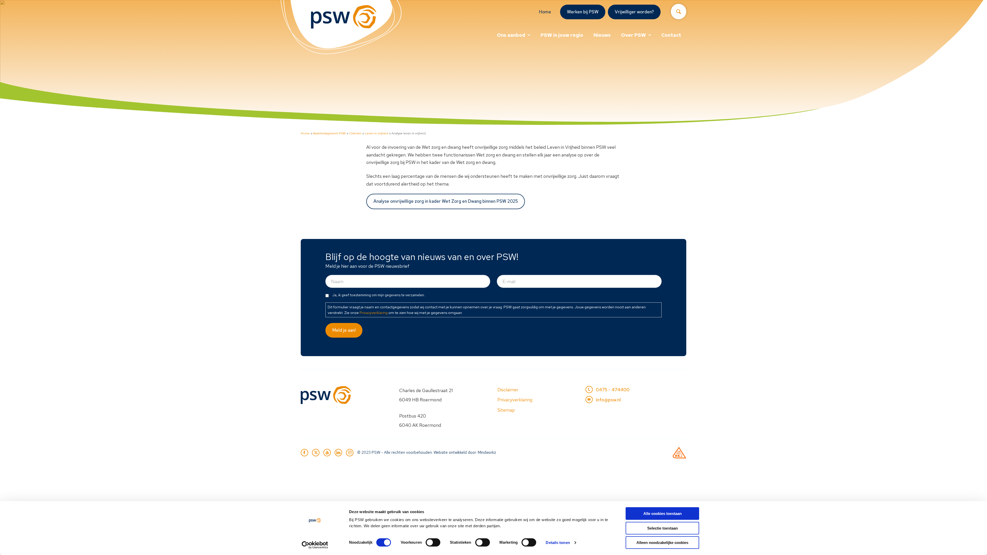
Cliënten (355, 133)
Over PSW (633, 35)
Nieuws (602, 35)
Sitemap (506, 410)
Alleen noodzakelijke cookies (662, 542)
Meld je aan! (344, 330)
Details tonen (558, 542)
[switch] (433, 542)
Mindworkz (487, 452)
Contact (671, 35)
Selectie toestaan (662, 528)
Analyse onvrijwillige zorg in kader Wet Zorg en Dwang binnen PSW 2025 (445, 201)
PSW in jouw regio (562, 35)
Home (545, 12)
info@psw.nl (608, 400)
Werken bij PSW (583, 12)
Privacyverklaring (374, 312)
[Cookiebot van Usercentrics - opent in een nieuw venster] (315, 545)
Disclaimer (507, 390)
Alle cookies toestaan (662, 513)
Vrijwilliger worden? (634, 12)
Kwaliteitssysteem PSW (329, 133)
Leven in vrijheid (376, 133)
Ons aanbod (511, 35)
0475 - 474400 (612, 390)
